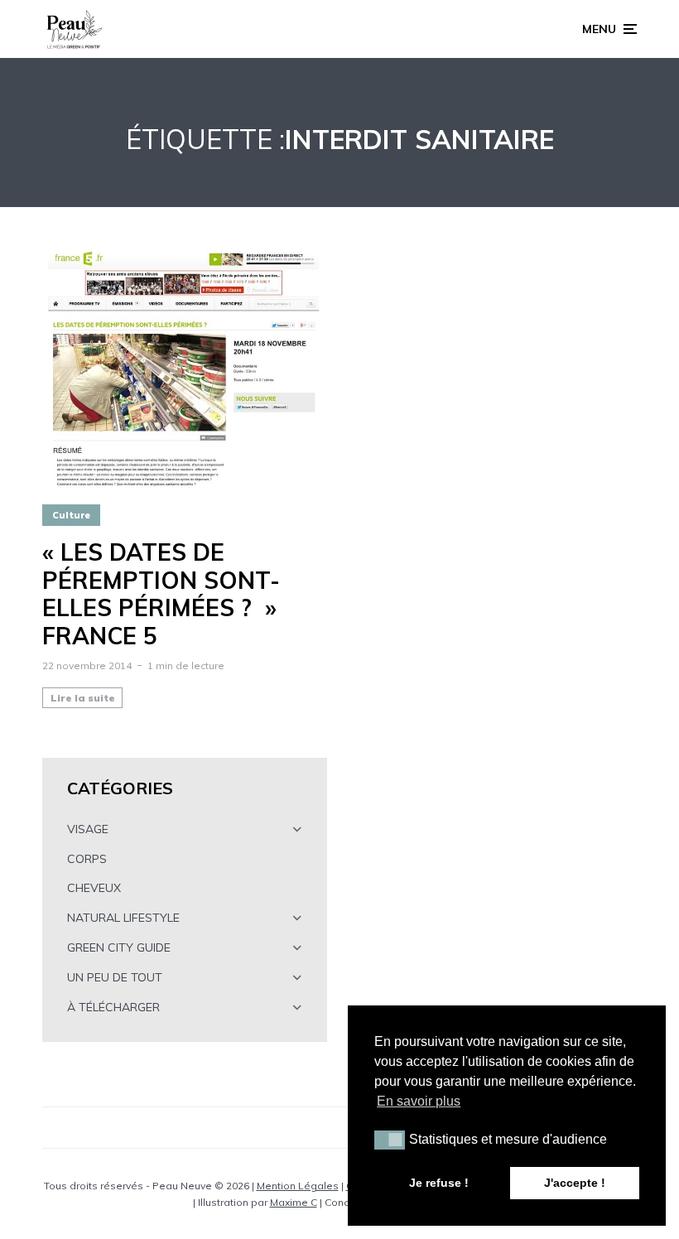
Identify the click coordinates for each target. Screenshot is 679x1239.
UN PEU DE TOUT (114, 977)
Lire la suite (83, 698)
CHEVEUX (94, 887)
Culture (71, 515)
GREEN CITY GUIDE (119, 947)
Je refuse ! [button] (439, 1182)
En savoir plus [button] (418, 1101)
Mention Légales (298, 1185)
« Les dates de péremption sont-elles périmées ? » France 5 (161, 593)
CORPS (87, 858)
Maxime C (293, 1202)
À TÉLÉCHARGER (113, 1007)
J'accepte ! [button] (574, 1182)
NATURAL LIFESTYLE (123, 917)
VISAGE (87, 829)
